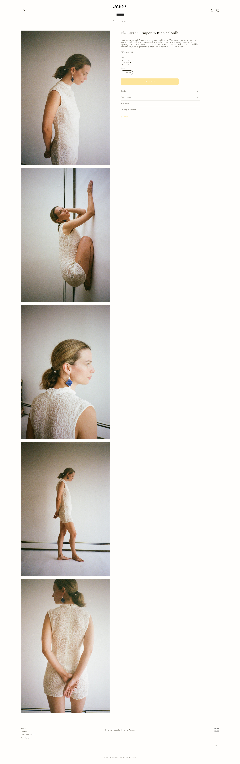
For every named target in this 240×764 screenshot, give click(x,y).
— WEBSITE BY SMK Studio (127, 758)
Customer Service (28, 734)
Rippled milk (126, 73)
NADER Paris (114, 758)
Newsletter (25, 738)
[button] (24, 10)
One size (125, 63)
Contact (24, 731)
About (23, 728)
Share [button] (126, 116)
